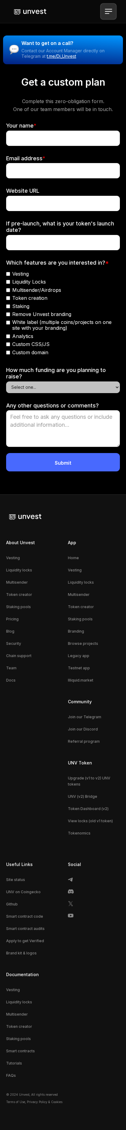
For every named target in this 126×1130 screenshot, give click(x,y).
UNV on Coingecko (23, 892)
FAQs (11, 1075)
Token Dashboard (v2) (88, 808)
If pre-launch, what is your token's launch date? (60, 226)
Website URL (22, 191)
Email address (25, 158)
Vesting (13, 558)
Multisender (17, 582)
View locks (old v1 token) (90, 821)
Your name (21, 125)
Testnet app (79, 668)
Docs (11, 680)
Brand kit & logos (21, 953)
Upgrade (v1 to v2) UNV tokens (89, 781)
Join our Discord (83, 729)
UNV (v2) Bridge (82, 796)
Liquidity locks (19, 570)
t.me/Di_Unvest (61, 56)
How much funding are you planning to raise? (56, 373)
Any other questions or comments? (52, 405)
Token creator (19, 594)
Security (13, 643)
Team (11, 668)
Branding (76, 631)
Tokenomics (79, 833)
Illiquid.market (80, 680)
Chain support (18, 655)
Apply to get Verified (25, 941)
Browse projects (83, 643)
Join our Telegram (84, 717)
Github (12, 904)
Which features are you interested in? (57, 262)
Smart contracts (20, 1051)
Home (73, 558)
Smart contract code (24, 916)
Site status (15, 879)
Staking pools (18, 606)
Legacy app (78, 655)
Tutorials (14, 1063)
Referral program (84, 741)
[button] (108, 11)
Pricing (12, 619)
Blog (10, 631)
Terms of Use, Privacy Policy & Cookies (34, 1102)
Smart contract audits (25, 928)
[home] (28, 11)
